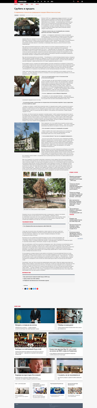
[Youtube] (37, 289)
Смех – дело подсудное (20, 383)
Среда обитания (28, 15)
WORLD (52, 1)
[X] (25, 289)
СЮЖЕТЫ (37, 4)
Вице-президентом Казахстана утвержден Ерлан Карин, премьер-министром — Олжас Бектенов (75, 202)
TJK (41, 1)
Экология (35, 15)
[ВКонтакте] (27, 289)
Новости (16, 4)
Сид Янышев (16, 15)
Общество (39, 15)
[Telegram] (33, 289)
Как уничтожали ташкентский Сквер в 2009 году (36, 276)
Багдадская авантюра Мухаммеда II (73, 384)
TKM (44, 1)
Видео (27, 4)
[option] (26, 174)
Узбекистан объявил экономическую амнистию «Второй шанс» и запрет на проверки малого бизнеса (76, 186)
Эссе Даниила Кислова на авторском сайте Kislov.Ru (37, 226)
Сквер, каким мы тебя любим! (31, 278)
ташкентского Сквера (56, 18)
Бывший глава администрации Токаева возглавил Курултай (76, 220)
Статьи (21, 4)
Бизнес (32, 15)
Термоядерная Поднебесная (56, 383)
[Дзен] (31, 289)
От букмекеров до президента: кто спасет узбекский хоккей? (39, 385)
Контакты (17, 404)
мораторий (68, 19)
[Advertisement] (48, 298)
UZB (48, 1)
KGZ (38, 1)
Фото (32, 4)
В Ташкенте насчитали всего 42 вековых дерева (36, 280)
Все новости (80, 238)
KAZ (35, 1)
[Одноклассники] (29, 289)
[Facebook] (35, 289)
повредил (43, 120)
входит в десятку (59, 86)
